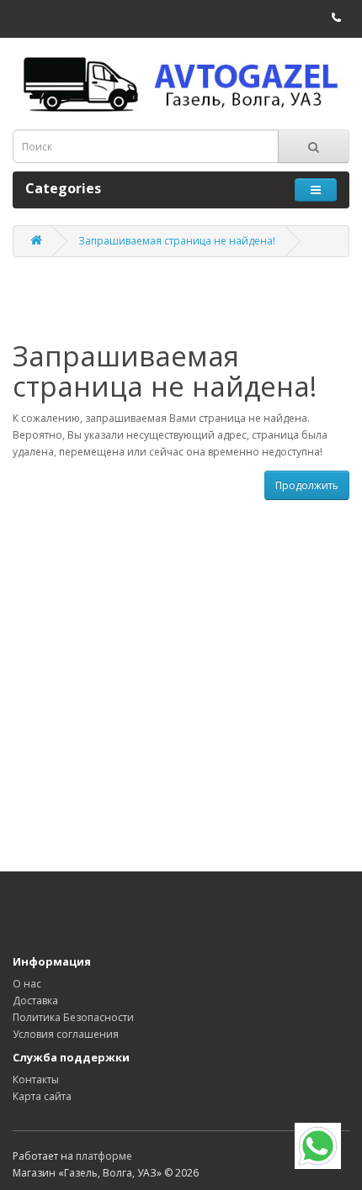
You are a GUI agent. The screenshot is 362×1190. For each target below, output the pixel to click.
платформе (104, 1156)
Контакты (36, 1079)
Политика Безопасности (73, 1017)
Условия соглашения (66, 1034)
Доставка (35, 1000)
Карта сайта (42, 1096)
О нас (27, 984)
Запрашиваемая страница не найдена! (176, 241)
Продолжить (306, 485)
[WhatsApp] (318, 1146)
